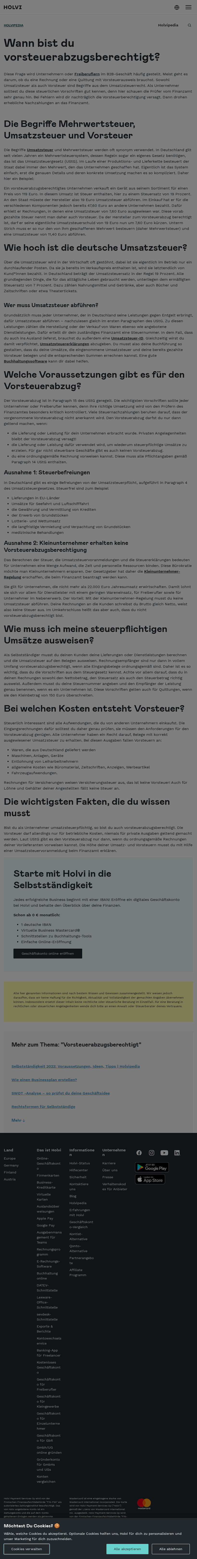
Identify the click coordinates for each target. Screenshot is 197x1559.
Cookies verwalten (26, 1549)
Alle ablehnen (170, 1549)
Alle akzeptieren (127, 1549)
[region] (98, 1538)
